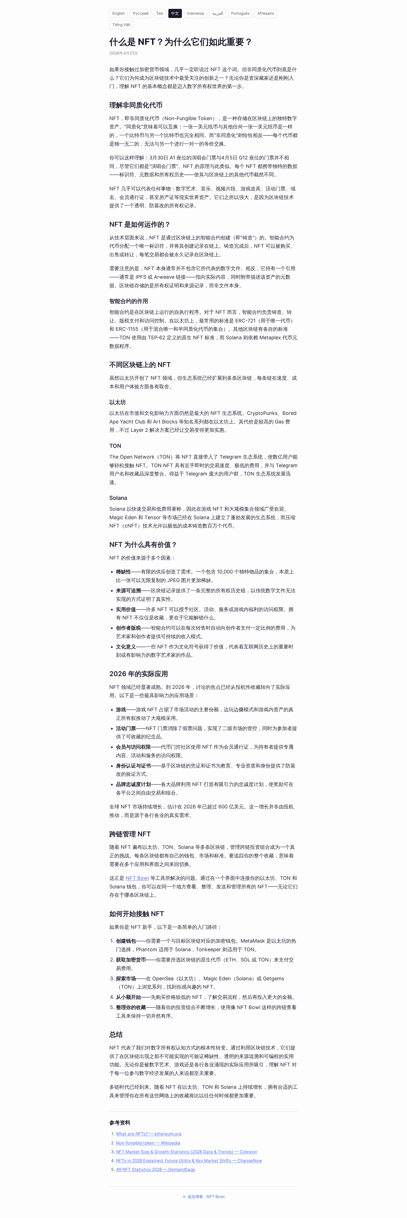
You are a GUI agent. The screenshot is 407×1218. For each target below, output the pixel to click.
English (118, 13)
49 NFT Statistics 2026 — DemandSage (155, 1169)
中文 (175, 13)
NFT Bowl (137, 878)
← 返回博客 (193, 1196)
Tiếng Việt (121, 24)
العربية (217, 13)
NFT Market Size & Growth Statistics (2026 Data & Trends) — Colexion (186, 1151)
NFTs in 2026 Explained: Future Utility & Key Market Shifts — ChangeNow (189, 1160)
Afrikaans (265, 13)
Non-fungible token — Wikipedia (148, 1142)
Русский (140, 13)
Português (240, 13)
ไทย (159, 13)
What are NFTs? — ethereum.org (148, 1133)
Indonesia (195, 13)
